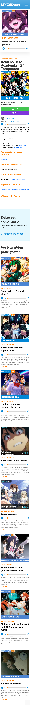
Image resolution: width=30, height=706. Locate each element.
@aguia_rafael (18, 147)
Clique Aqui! (4, 159)
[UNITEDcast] (10, 4)
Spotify (16, 108)
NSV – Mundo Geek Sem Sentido (16, 179)
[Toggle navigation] (26, 4)
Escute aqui (4, 310)
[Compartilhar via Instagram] (13, 121)
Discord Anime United (6, 201)
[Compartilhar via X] (18, 121)
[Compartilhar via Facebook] (16, 121)
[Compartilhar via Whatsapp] (8, 121)
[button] (4, 48)
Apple (16, 112)
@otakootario (22, 145)
